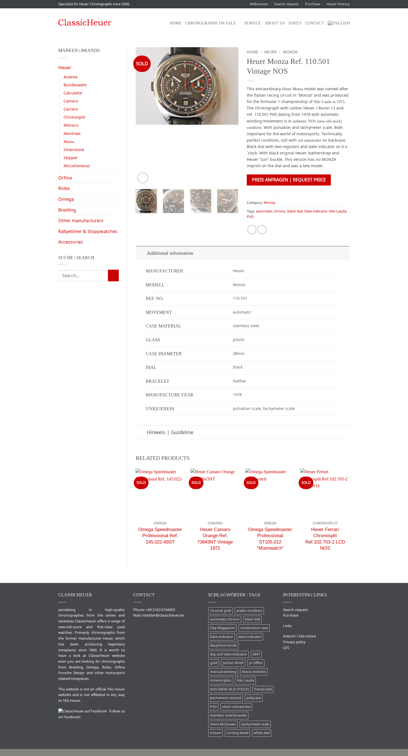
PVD (250, 216)
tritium (215, 732)
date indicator (249, 636)
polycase (253, 697)
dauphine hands (223, 645)
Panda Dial (263, 689)
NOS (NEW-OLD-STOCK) (229, 689)
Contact (314, 23)
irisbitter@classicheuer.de (163, 615)
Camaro (71, 101)
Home (176, 23)
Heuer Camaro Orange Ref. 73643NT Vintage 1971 (215, 539)
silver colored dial (236, 706)
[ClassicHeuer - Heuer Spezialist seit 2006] (84, 22)
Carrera (71, 109)
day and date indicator (228, 654)
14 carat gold (220, 610)
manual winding (223, 671)
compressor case (254, 627)
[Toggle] (141, 253)
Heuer (64, 67)
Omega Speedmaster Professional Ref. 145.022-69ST (160, 536)
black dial (295, 211)
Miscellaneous (77, 166)
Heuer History (338, 4)
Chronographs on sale (210, 23)
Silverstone (74, 150)
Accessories (70, 242)
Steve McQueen (223, 724)
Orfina (65, 178)
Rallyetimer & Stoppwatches (87, 231)
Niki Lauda (337, 211)
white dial (262, 732)
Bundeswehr (75, 85)
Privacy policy (294, 642)
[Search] (163, 23)
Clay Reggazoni (222, 627)
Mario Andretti (254, 671)
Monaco (71, 125)
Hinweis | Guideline (170, 432)
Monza (69, 141)
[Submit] (113, 275)
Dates (295, 23)
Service (252, 23)
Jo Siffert (256, 662)
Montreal (72, 134)
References (259, 4)
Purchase (312, 4)
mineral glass (220, 680)
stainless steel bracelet (228, 715)
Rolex (64, 188)
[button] (142, 177)
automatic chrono (271, 211)
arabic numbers (249, 610)
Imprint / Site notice (299, 636)
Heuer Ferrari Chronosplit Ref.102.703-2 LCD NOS (325, 539)
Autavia (70, 77)
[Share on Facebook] (251, 229)
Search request (286, 4)
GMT (256, 654)
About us (275, 23)
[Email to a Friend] (261, 229)
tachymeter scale (255, 724)
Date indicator (315, 211)
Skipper (71, 158)
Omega (66, 199)
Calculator (73, 93)
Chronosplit (74, 117)
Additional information (170, 253)
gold (213, 662)
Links (287, 626)
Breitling (67, 210)
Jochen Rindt (233, 662)
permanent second (225, 697)
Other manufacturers (81, 220)
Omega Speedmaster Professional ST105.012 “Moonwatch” (270, 539)
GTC (286, 647)
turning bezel (237, 732)
